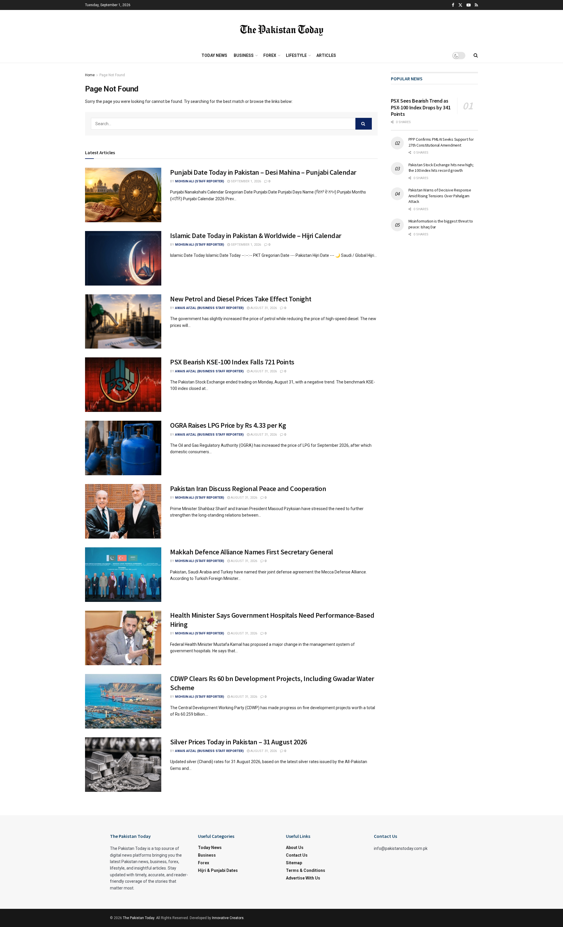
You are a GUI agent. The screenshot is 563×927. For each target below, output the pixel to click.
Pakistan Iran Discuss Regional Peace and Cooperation (248, 488)
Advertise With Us (303, 878)
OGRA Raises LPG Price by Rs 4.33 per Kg (228, 425)
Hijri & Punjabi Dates (218, 870)
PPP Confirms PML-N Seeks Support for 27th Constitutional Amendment (441, 142)
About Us (294, 847)
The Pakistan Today (138, 918)
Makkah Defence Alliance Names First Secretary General (251, 551)
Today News (214, 55)
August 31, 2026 (263, 308)
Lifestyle (296, 55)
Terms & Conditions (305, 870)
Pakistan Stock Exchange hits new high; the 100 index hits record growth (441, 167)
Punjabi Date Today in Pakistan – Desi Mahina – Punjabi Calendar (263, 172)
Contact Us (297, 855)
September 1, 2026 (245, 181)
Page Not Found (112, 75)
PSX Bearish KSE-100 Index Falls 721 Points (232, 361)
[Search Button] (363, 124)
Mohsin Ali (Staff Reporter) (199, 181)
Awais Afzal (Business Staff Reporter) (209, 308)
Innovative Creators (228, 918)
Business (244, 55)
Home (90, 75)
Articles (326, 55)
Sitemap (294, 862)
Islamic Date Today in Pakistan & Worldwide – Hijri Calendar (255, 235)
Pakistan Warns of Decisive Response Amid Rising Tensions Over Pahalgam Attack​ (439, 195)
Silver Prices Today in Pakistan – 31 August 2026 (238, 741)
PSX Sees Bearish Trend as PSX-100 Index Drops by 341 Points (421, 107)
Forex (269, 55)
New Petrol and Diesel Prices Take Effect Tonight (240, 298)
